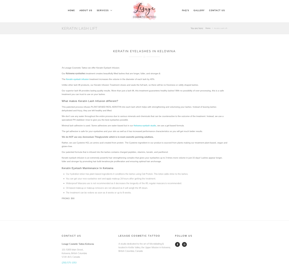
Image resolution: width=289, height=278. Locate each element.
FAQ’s (185, 10)
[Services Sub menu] (111, 10)
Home (71, 10)
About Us (85, 10)
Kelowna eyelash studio (145, 125)
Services (103, 10)
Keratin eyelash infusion (77, 79)
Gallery (199, 10)
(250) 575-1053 (69, 262)
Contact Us (217, 10)
